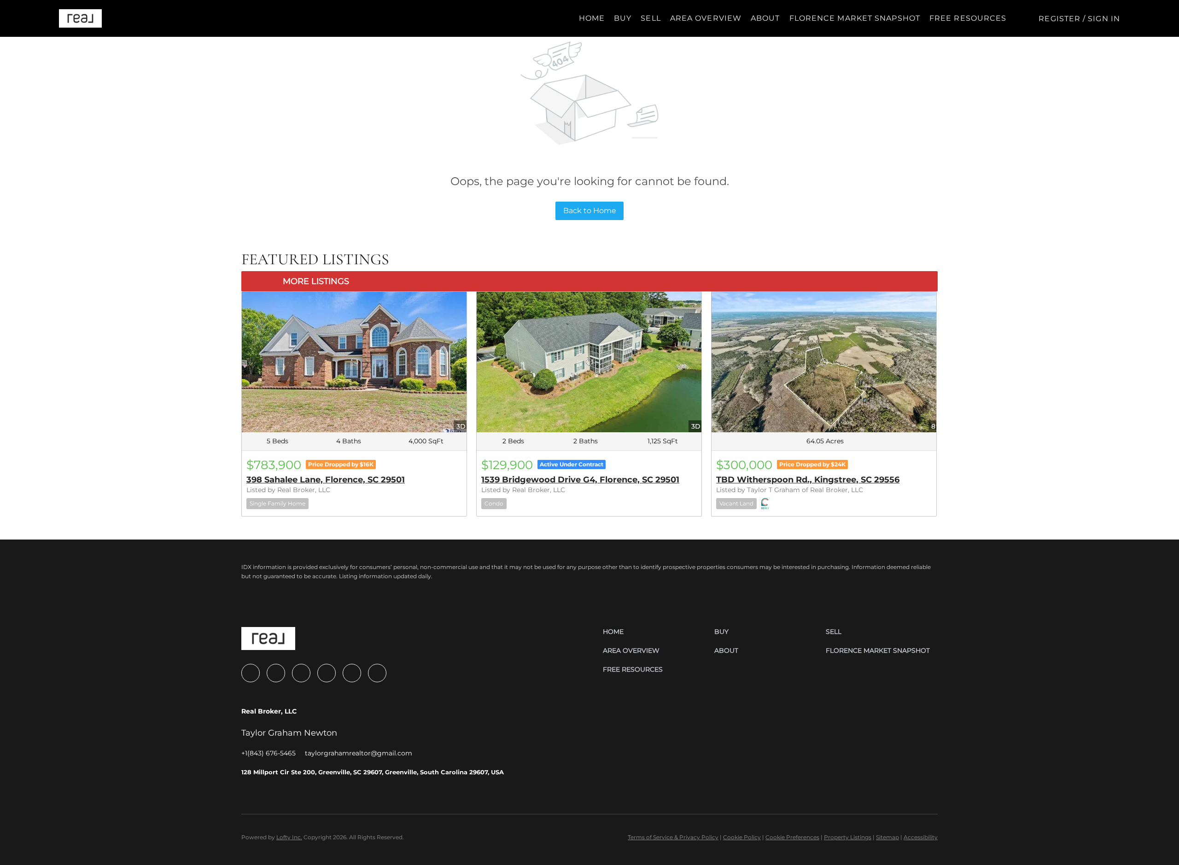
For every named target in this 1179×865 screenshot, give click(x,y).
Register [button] (1059, 18)
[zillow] (276, 673)
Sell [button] (650, 18)
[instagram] (301, 673)
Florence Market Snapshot (854, 18)
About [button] (765, 18)
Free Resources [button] (967, 18)
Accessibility (921, 837)
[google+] (377, 673)
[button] (80, 18)
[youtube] (326, 673)
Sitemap (887, 837)
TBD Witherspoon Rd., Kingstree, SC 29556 (807, 480)
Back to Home (589, 210)
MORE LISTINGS (316, 281)
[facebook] (250, 673)
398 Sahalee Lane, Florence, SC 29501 (325, 480)
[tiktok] (352, 673)
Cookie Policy (742, 837)
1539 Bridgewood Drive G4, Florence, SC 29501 (580, 480)
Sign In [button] (1104, 18)
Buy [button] (622, 18)
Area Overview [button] (705, 18)
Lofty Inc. (289, 837)
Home (592, 18)
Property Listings (847, 837)
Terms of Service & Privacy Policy (673, 837)
